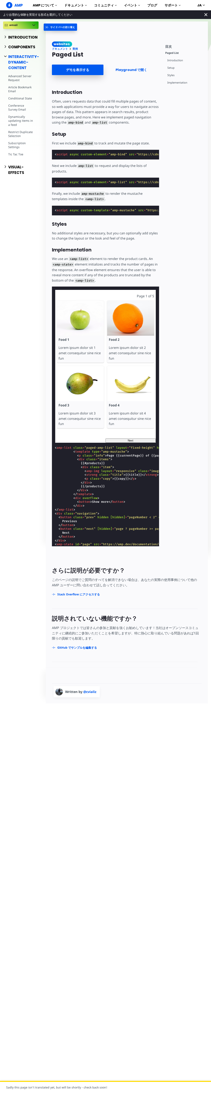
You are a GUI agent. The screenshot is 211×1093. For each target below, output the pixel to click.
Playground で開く (131, 69)
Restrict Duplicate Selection (20, 134)
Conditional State (20, 98)
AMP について (43, 5)
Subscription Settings (17, 145)
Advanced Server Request (20, 78)
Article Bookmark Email (20, 89)
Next (130, 440)
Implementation (177, 82)
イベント (130, 5)
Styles (171, 75)
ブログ (152, 5)
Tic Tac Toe (15, 154)
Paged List (172, 53)
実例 (75, 49)
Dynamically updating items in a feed (20, 121)
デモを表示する (77, 69)
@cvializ (89, 691)
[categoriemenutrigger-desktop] (60, 27)
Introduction (175, 60)
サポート (171, 5)
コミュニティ (104, 5)
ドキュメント (74, 5)
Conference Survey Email (17, 108)
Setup (171, 68)
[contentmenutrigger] (184, 46)
